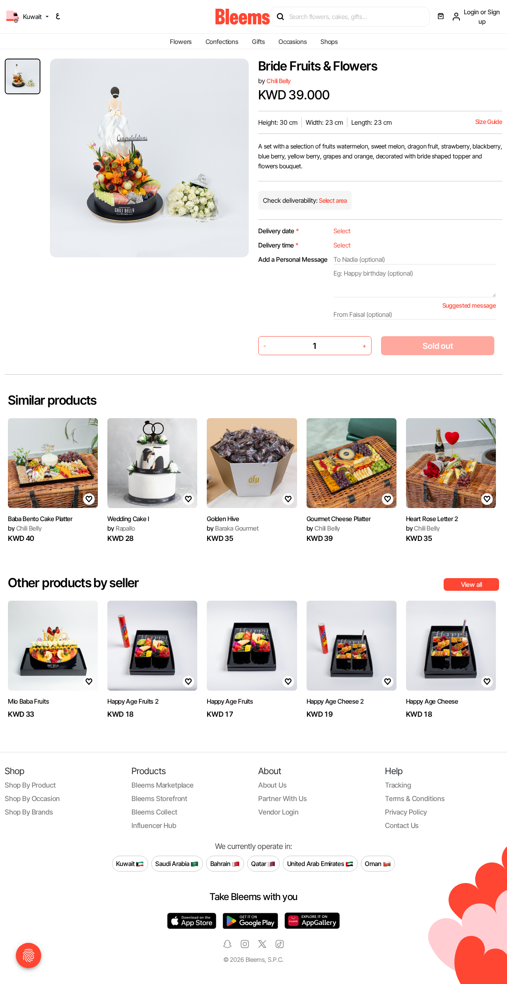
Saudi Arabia (173, 863)
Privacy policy (406, 812)
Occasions (292, 42)
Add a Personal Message (293, 259)
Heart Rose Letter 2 (432, 519)
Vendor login (278, 812)
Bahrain (221, 863)
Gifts (258, 42)
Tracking (398, 785)
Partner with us (282, 798)
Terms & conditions (415, 798)
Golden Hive (223, 519)
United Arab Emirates (316, 863)
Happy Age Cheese (432, 701)
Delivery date (278, 231)
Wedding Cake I (128, 519)
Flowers (181, 42)
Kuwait (126, 863)
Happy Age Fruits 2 (132, 701)
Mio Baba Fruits (28, 701)
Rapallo (121, 528)
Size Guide (488, 122)
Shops (329, 42)
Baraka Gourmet (232, 528)
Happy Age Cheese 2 (335, 701)
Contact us (402, 825)
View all (471, 584)
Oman (374, 863)
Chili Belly (279, 81)
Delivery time (278, 245)
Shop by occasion (32, 798)
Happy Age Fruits (230, 701)
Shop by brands (29, 812)
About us (272, 785)
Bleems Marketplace (163, 785)
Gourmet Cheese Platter (339, 519)
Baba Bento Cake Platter (40, 519)
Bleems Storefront (159, 798)
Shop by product (30, 785)
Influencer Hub (154, 825)
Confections (222, 42)
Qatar (259, 863)
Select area (332, 200)
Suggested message (469, 305)
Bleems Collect (154, 812)
